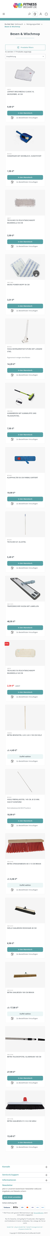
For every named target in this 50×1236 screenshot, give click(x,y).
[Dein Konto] (40, 14)
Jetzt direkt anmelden (12, 1197)
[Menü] (4, 14)
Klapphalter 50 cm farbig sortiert (22, 477)
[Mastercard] (27, 1207)
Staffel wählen (25, 756)
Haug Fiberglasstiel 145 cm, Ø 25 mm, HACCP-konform (23, 800)
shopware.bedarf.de (25, 1229)
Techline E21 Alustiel (16, 542)
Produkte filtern (26, 47)
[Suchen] (29, 14)
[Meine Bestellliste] (35, 14)
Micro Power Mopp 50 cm (18, 284)
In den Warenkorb (25, 113)
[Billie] (15, 1207)
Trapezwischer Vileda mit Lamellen (23, 606)
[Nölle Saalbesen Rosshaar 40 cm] (25, 910)
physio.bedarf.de (20, 1227)
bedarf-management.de (34, 1227)
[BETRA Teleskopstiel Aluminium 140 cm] (25, 1039)
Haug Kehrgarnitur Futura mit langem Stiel (24, 350)
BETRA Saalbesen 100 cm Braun (20, 992)
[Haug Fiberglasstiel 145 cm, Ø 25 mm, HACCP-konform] (25, 782)
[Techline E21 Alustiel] (25, 524)
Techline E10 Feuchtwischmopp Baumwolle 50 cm (21, 221)
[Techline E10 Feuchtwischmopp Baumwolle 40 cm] (25, 653)
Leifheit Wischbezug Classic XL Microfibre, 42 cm (20, 92)
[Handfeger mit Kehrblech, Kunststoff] (25, 138)
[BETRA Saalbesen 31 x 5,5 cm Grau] (25, 1103)
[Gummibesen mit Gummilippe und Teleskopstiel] (25, 396)
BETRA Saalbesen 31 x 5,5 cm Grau (21, 1121)
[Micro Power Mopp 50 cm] (25, 267)
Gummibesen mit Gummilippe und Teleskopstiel (21, 414)
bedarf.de (10, 1227)
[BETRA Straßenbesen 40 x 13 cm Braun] (25, 846)
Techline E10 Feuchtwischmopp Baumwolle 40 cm (21, 671)
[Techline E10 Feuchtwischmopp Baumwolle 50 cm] (25, 203)
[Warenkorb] (45, 14)
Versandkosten (38, 1213)
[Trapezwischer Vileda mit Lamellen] (25, 588)
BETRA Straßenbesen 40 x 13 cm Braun (24, 864)
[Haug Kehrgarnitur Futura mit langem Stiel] (25, 331)
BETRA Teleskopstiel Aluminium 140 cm (24, 1057)
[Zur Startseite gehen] (25, 6)
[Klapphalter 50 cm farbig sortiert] (25, 460)
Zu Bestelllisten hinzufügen (27, 118)
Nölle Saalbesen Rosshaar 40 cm (22, 928)
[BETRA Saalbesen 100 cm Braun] (25, 975)
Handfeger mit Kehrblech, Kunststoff (24, 156)
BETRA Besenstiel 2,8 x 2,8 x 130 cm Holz (24, 735)
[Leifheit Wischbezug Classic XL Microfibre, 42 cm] (25, 74)
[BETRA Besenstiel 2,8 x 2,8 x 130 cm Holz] (25, 717)
